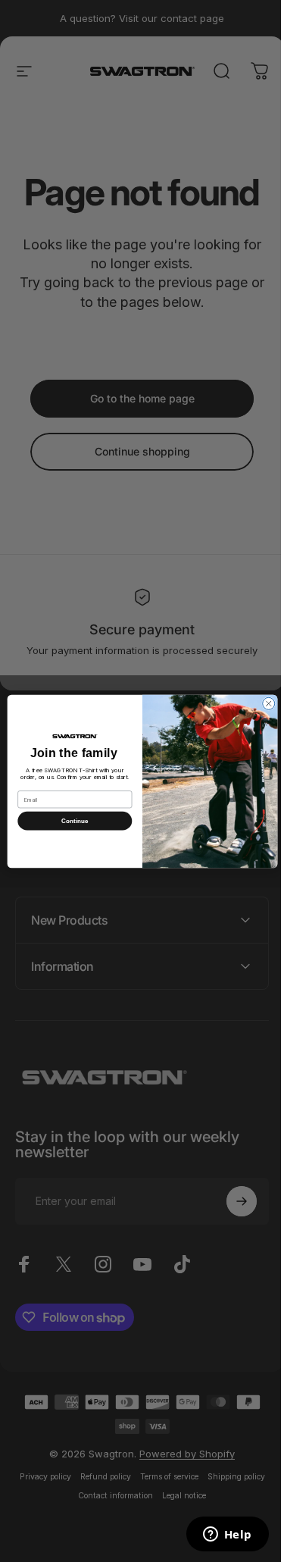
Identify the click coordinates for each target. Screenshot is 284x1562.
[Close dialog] (263, 703)
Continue (69, 820)
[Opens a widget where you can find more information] (215, 1535)
